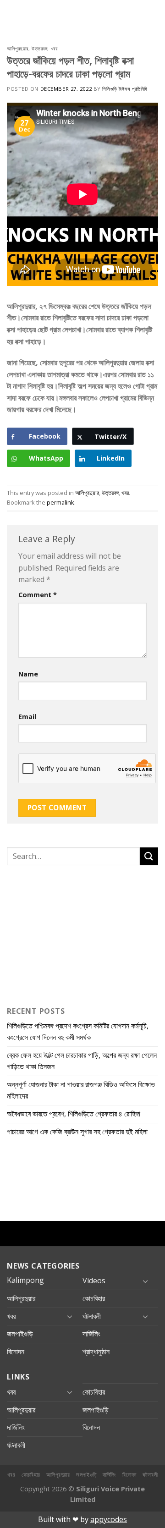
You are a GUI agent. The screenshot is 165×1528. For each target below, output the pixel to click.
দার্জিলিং (91, 1334)
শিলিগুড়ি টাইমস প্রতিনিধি (124, 88)
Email (27, 716)
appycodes (108, 1519)
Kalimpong (25, 1280)
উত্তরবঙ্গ (39, 48)
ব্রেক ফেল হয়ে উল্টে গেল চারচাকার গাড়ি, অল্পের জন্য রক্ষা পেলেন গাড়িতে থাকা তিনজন (82, 1061)
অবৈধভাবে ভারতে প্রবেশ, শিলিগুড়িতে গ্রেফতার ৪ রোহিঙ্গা (73, 1114)
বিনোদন (15, 1352)
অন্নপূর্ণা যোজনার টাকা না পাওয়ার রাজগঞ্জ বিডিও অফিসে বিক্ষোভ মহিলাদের (81, 1090)
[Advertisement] (64, 933)
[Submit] (149, 856)
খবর (54, 48)
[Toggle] (145, 1280)
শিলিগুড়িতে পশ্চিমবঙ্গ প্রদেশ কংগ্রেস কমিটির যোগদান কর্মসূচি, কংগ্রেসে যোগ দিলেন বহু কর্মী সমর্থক (77, 1032)
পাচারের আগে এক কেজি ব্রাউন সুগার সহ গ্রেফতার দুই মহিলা (77, 1132)
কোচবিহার (93, 1298)
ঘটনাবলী (91, 1316)
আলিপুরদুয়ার (17, 48)
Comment (37, 594)
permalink (60, 502)
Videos (93, 1280)
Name (28, 674)
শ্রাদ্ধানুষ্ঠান (96, 1352)
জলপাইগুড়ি (20, 1334)
